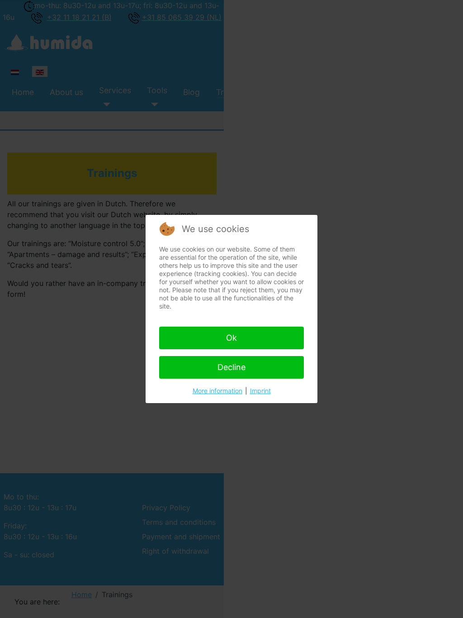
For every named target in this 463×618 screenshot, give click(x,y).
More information (217, 391)
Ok (231, 337)
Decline (231, 367)
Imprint (260, 391)
